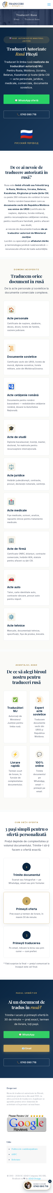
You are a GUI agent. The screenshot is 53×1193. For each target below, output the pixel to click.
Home (16, 19)
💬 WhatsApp (26, 1034)
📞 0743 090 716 (26, 114)
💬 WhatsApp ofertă (26, 100)
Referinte (15, 1159)
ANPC (14, 1154)
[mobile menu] (49, 4)
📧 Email (26, 1048)
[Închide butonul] (50, 1181)
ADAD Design (34, 1178)
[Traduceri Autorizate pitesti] (13, 4)
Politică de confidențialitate (24, 1149)
